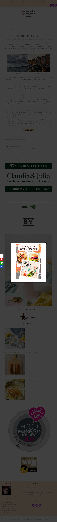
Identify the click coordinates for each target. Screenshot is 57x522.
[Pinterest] (1, 259)
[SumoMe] (1, 266)
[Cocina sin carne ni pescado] (28, 278)
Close (46, 243)
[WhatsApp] (1, 263)
